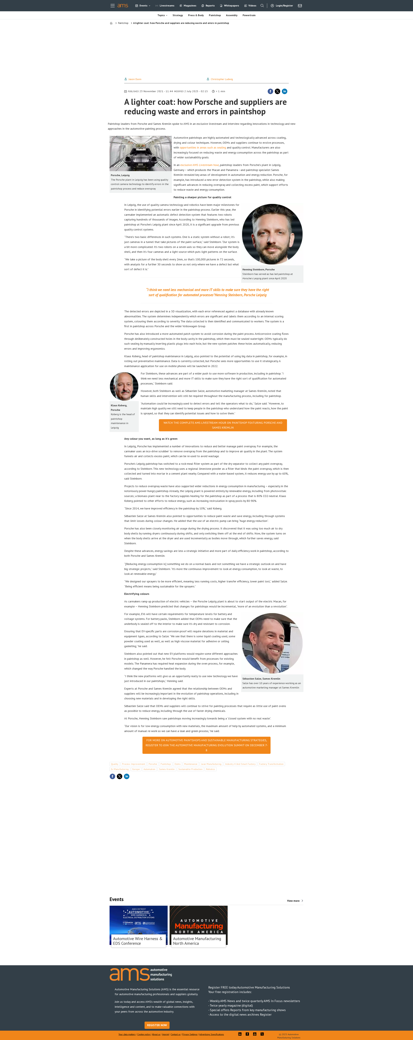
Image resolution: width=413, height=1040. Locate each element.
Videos (252, 5)
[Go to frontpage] (122, 5)
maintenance (190, 764)
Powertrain (249, 15)
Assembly (231, 15)
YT (255, 1034)
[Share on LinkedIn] (284, 91)
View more (293, 900)
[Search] (262, 5)
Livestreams (167, 5)
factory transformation (271, 764)
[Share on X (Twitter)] (277, 91)
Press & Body (196, 15)
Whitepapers (231, 5)
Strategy (178, 15)
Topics (161, 15)
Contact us (176, 1034)
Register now (157, 1025)
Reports (210, 5)
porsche (153, 764)
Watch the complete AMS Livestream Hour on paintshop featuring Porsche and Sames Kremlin (223, 425)
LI (240, 1034)
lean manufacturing (211, 764)
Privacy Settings (189, 1034)
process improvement (133, 764)
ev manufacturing (120, 769)
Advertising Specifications (211, 1034)
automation (149, 769)
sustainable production (190, 769)
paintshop (166, 764)
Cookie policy (144, 1034)
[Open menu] (113, 5)
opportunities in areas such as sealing (203, 147)
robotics (210, 769)
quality (114, 764)
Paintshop (215, 15)
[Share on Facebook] (270, 91)
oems (178, 764)
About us (156, 1034)
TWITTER (263, 1034)
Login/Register (284, 5)
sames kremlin (167, 769)
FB (248, 1034)
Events (143, 5)
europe (136, 769)
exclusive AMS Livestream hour (199, 165)
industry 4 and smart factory (240, 764)
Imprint (165, 1034)
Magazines (190, 5)
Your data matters (127, 1034)
